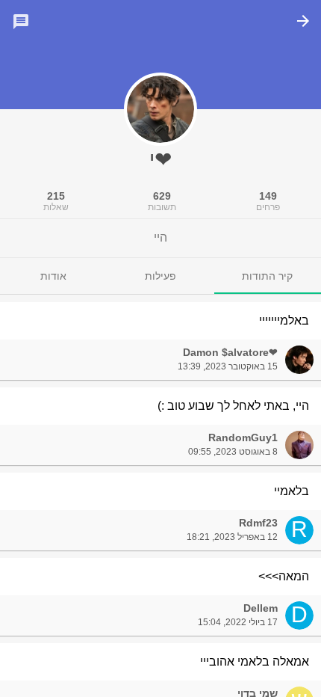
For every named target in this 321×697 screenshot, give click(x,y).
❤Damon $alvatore (230, 352)
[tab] (267, 276)
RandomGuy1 (243, 437)
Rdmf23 (258, 523)
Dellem (260, 608)
